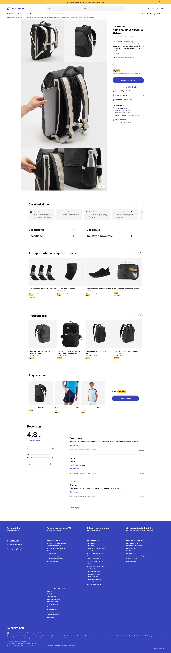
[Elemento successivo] (140, 204)
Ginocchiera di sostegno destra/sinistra (66, 290)
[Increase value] (123, 64)
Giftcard (160, 14)
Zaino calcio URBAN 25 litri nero (39, 408)
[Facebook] (8, 549)
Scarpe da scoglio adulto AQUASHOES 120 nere (100, 290)
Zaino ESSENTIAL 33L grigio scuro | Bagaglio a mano (41, 352)
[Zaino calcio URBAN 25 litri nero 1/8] (85, 41)
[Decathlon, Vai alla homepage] (15, 8)
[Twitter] (12, 549)
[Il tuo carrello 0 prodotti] (162, 8)
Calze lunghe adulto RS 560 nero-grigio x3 (42, 290)
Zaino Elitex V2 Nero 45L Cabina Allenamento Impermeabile (68, 352)
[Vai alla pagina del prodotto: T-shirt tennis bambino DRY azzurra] (93, 393)
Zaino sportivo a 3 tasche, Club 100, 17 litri (100, 352)
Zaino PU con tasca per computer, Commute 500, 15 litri (126, 352)
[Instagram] (20, 549)
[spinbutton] (119, 64)
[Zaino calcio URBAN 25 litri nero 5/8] (85, 169)
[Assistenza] (153, 8)
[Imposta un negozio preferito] (149, 8)
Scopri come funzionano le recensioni (38, 464)
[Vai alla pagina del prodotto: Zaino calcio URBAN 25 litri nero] (40, 393)
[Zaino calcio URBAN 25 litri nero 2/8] (42, 41)
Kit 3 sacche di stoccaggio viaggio (126, 289)
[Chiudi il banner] (162, 2)
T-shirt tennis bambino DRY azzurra (91, 409)
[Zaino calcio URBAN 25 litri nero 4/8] (42, 169)
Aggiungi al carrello (128, 80)
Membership (151, 14)
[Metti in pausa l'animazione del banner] (159, 2)
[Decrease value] (115, 64)
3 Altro (101, 186)
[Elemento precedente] (135, 204)
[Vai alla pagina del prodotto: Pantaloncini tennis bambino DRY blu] (67, 393)
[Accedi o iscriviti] (157, 8)
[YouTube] (16, 549)
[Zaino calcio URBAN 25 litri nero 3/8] (64, 105)
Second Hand (141, 14)
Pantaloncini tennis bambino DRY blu (67, 409)
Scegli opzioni (125, 398)
